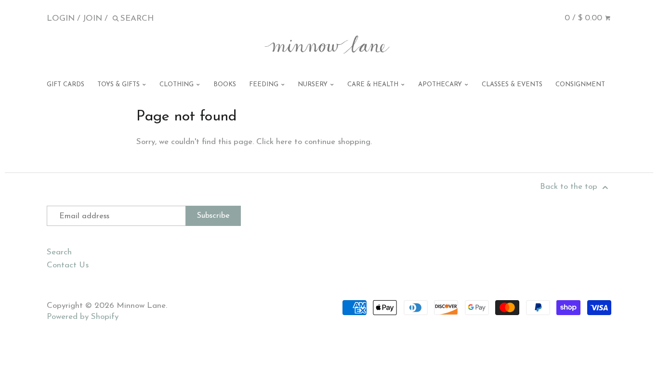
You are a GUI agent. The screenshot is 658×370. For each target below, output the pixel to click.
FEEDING (264, 84)
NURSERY (313, 84)
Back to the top (570, 187)
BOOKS (224, 84)
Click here (274, 142)
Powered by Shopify (82, 317)
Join (92, 18)
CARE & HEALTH (373, 84)
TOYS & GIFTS (119, 84)
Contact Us (68, 265)
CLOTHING (177, 84)
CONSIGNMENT (580, 84)
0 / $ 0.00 (585, 18)
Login (61, 18)
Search (59, 252)
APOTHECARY (441, 84)
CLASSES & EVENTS (512, 84)
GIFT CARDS (65, 84)
